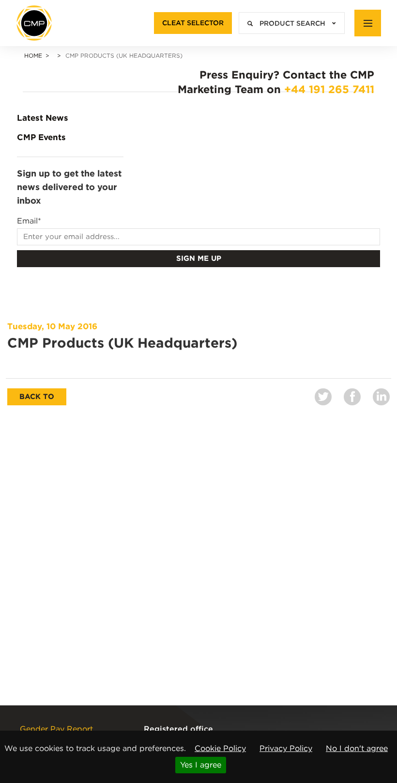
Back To (36, 396)
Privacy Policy (286, 748)
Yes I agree (200, 764)
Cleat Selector (193, 23)
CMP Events (41, 137)
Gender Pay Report (56, 729)
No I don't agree (357, 748)
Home (33, 55)
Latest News (42, 118)
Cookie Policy (220, 748)
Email (29, 221)
